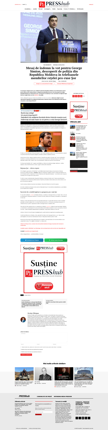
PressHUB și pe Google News (31, 231)
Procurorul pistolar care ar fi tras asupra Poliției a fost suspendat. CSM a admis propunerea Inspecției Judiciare (81, 127)
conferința (48, 206)
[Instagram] (80, 418)
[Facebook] (73, 96)
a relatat (32, 194)
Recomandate (47, 64)
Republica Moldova (58, 64)
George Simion (27, 295)
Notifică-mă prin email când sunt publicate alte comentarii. (32, 349)
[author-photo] (15, 385)
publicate (36, 95)
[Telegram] (83, 418)
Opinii (16, 409)
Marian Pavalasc (19, 385)
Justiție (16, 406)
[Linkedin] (81, 96)
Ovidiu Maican (38, 383)
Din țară (16, 415)
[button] (24, 4)
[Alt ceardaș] (72, 133)
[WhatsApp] (79, 96)
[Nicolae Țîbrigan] (23, 319)
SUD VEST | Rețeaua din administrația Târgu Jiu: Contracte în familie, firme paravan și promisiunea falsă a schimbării (81, 139)
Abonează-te (73, 171)
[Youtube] (89, 418)
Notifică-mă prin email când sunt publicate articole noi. (31, 351)
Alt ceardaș (78, 133)
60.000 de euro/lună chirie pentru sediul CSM (56, 302)
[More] (84, 96)
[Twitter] (76, 96)
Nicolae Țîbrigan (52, 81)
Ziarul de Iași (58, 386)
